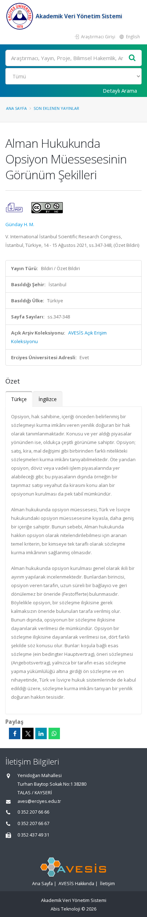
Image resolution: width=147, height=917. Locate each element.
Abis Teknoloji (65, 909)
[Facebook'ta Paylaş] (14, 733)
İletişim (107, 884)
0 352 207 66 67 (33, 823)
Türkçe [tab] (19, 399)
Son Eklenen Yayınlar (56, 108)
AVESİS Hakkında (76, 884)
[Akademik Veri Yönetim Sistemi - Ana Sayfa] (20, 16)
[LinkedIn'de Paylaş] (41, 733)
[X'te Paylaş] (28, 733)
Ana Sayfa (16, 108)
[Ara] (132, 58)
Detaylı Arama (120, 90)
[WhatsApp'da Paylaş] (54, 733)
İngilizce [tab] (48, 399)
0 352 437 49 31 (33, 835)
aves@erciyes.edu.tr (39, 801)
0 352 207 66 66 (33, 812)
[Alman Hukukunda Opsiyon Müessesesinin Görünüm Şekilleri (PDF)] (14, 207)
